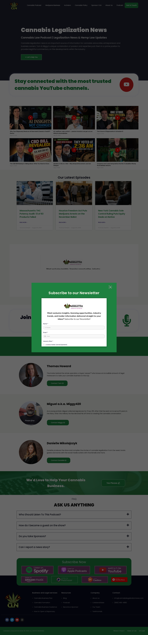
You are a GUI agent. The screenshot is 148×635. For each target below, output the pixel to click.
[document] (74, 317)
